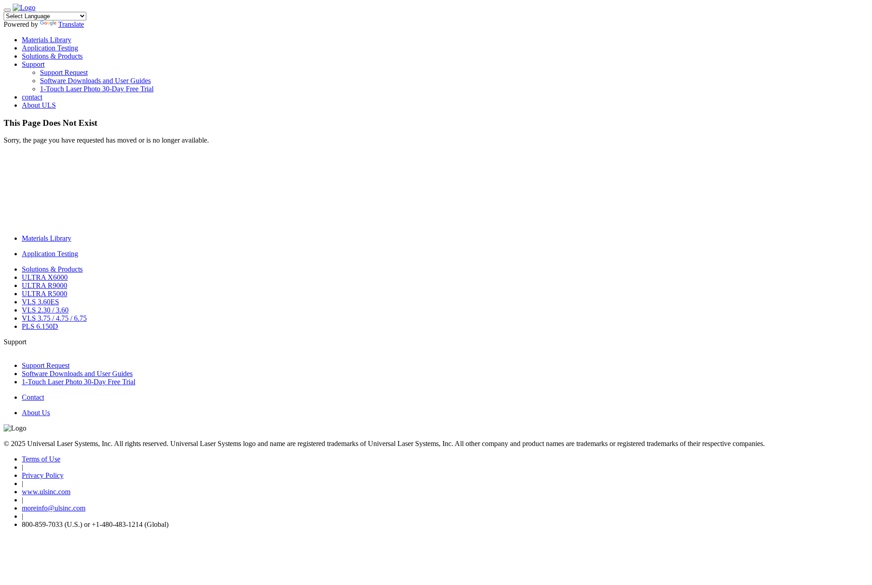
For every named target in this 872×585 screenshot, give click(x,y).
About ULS (39, 105)
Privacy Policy (43, 475)
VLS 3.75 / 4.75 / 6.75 (54, 318)
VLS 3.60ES (40, 302)
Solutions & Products (52, 56)
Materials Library (46, 40)
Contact (33, 397)
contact (32, 97)
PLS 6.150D (40, 326)
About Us (36, 412)
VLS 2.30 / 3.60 (45, 310)
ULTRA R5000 (44, 293)
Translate (71, 24)
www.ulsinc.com (46, 492)
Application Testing (50, 48)
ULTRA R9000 (44, 285)
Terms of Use (41, 459)
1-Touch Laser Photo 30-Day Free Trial (97, 89)
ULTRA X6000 (45, 277)
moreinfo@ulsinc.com (53, 508)
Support (33, 64)
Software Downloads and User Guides (95, 80)
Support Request (64, 72)
